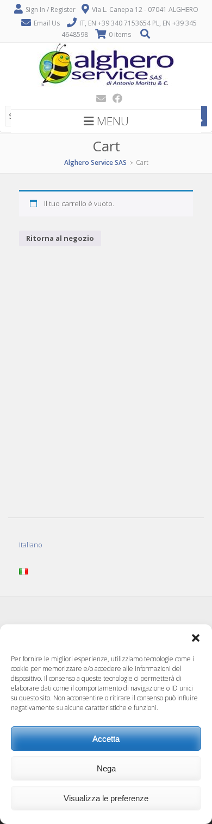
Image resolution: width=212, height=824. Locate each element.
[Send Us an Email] (98, 98)
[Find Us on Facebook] (114, 98)
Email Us (47, 23)
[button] (195, 638)
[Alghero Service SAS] (106, 84)
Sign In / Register (51, 9)
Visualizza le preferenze (106, 798)
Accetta (106, 738)
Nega (106, 768)
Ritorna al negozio (60, 238)
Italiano (30, 545)
